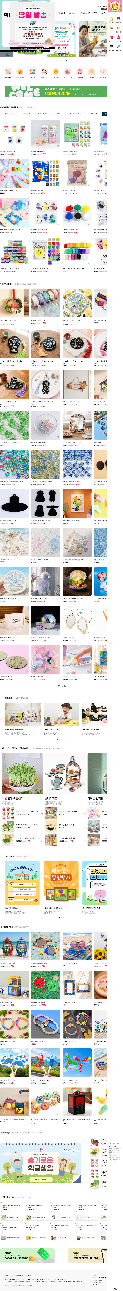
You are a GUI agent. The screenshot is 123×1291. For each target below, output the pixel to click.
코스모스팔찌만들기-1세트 (70, 1041)
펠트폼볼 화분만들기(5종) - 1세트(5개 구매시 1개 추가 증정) (14, 191)
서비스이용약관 (19, 1275)
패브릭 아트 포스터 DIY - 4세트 (71, 520)
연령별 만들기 (62, 13)
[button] (105, 41)
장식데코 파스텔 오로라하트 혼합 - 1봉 (73, 560)
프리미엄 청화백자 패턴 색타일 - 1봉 (72, 481)
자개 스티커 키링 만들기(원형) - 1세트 (72, 361)
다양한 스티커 (93, 114)
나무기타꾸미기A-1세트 (6, 271)
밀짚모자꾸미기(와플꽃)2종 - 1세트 (72, 232)
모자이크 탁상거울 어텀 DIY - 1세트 (72, 442)
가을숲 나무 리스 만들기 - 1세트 (8, 320)
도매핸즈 (103, 13)
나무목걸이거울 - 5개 (68, 637)
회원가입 (105, 6)
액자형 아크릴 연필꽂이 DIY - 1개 (8, 637)
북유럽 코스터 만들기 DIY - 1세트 (71, 320)
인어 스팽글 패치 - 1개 (37, 676)
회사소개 (7, 1275)
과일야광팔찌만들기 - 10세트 (7, 1041)
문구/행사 (95, 13)
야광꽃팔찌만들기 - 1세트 (38, 1041)
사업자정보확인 (26, 1281)
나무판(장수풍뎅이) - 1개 (6, 676)
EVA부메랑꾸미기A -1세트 (70, 1080)
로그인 (99, 6)
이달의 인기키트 (42, 114)
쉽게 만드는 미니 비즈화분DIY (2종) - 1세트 (11, 151)
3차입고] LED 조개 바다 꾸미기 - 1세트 (73, 598)
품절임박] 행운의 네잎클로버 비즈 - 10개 (10, 442)
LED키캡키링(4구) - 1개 (69, 676)
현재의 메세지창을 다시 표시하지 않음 (31, 48)
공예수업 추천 (26, 114)
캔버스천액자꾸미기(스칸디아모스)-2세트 (74, 151)
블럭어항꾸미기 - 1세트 (6, 1002)
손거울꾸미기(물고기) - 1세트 (39, 963)
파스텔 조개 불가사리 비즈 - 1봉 (39, 559)
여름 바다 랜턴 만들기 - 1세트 (7, 963)
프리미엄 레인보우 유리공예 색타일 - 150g (11, 481)
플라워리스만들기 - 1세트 (38, 232)
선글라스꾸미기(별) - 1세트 (70, 963)
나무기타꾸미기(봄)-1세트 (38, 151)
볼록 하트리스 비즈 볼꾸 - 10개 (39, 442)
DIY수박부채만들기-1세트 (38, 1002)
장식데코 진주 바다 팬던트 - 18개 (8, 598)
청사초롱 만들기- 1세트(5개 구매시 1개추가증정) (13, 1119)
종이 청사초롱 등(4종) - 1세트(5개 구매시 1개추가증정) (76, 1120)
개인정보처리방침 (29, 1275)
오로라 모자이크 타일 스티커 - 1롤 (40, 637)
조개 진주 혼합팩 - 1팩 (6, 559)
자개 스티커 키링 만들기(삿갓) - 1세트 (10, 402)
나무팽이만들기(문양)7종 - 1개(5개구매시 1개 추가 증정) (45, 1120)
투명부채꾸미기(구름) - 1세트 (7, 1080)
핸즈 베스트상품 (85, 13)
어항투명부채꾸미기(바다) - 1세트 (40, 1080)
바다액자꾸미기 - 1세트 (69, 1002)
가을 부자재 (57, 114)
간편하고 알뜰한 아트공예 (75, 114)
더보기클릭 (67, 1150)
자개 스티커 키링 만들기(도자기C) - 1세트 (42, 361)
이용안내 (12, 1275)
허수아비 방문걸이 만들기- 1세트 (71, 402)
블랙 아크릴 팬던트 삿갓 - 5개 (8, 520)
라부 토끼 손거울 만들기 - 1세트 (71, 271)
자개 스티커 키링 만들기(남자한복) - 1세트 (42, 402)
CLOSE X (46, 47)
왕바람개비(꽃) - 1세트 (6, 232)
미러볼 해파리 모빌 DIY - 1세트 (39, 598)
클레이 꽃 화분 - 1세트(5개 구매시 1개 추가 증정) (75, 190)
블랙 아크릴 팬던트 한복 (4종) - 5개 (40, 520)
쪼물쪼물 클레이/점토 (9, 114)
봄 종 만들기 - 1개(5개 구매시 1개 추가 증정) (42, 194)
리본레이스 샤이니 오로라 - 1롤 (39, 320)
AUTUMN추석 (73, 13)
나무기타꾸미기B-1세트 (37, 271)
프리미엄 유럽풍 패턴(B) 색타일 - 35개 (41, 481)
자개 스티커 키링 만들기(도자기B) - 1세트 (11, 361)
